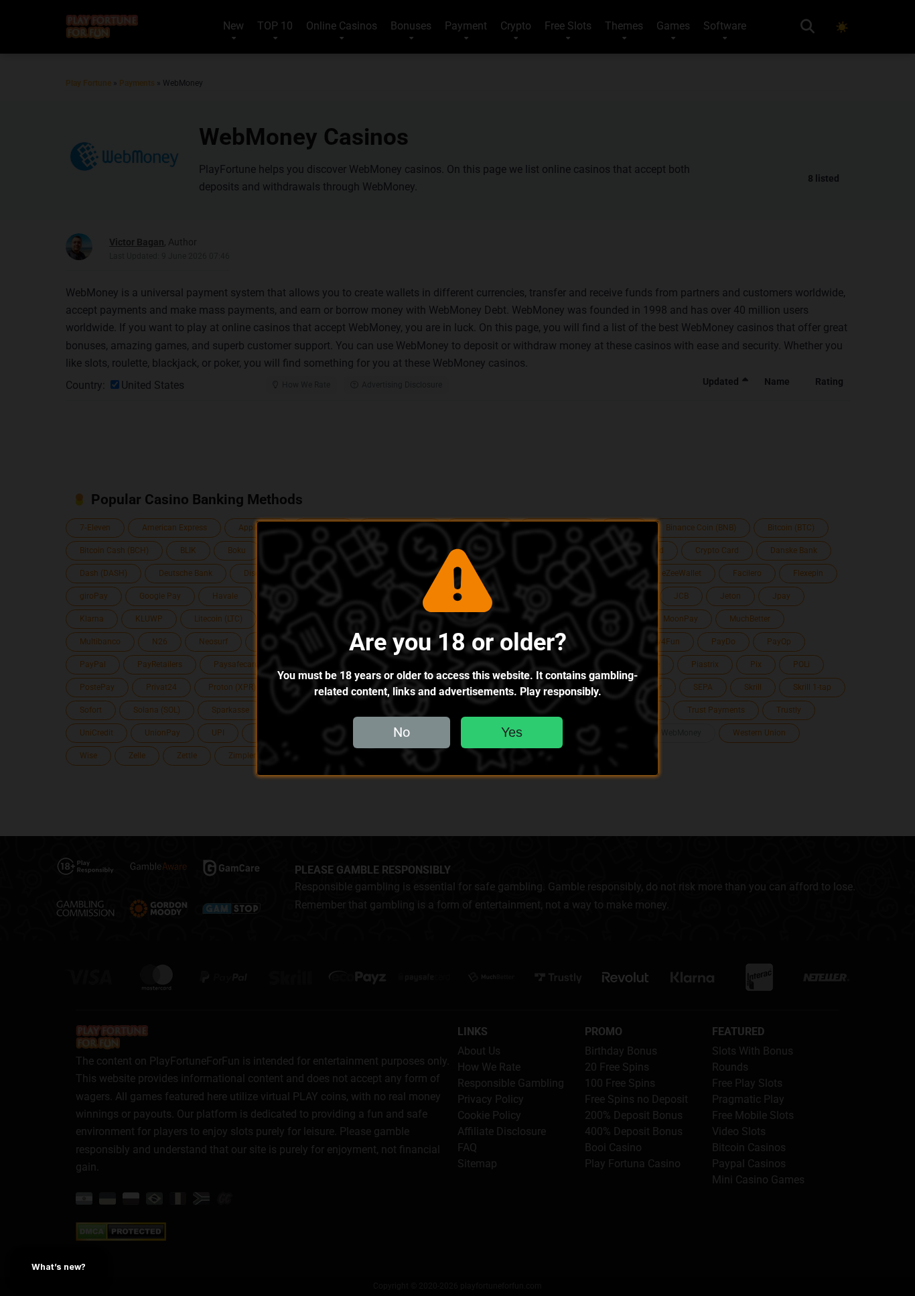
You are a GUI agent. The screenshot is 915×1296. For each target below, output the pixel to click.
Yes (511, 731)
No (401, 731)
